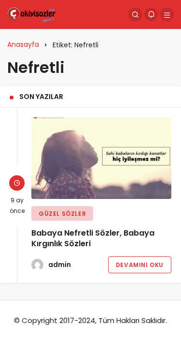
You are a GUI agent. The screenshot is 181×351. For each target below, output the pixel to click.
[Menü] (167, 14)
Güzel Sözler (62, 214)
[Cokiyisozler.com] (31, 14)
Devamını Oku (140, 265)
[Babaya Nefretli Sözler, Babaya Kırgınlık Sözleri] (101, 158)
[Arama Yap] (135, 14)
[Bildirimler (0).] (151, 14)
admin (59, 264)
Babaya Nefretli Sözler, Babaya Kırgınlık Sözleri (92, 238)
